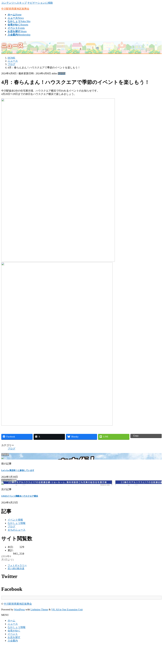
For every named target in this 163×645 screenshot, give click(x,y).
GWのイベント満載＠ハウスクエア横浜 (19, 496)
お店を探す (14, 637)
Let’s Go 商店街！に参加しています (17, 470)
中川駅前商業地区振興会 (18, 603)
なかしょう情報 (16, 523)
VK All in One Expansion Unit (67, 609)
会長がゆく (14, 630)
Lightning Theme (39, 609)
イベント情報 (15, 519)
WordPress (19, 609)
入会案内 (13, 640)
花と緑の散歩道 (16, 568)
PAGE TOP (156, 622)
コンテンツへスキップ (14, 2)
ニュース (13, 624)
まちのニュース (16, 529)
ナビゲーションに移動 (40, 2)
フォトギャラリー (17, 565)
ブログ (61, 73)
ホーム (11, 620)
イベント (13, 634)
